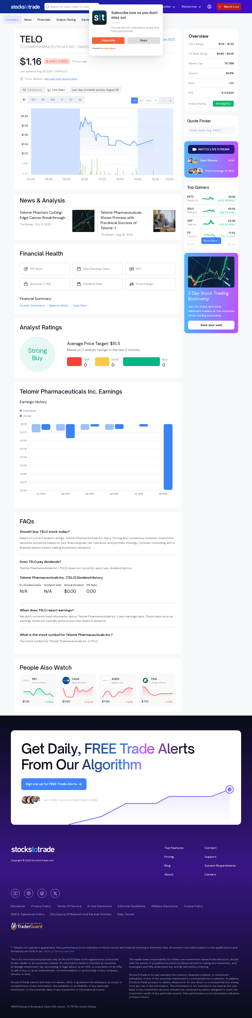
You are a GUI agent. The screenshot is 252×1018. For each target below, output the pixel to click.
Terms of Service (69, 906)
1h (156, 100)
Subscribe (108, 40)
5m (134, 100)
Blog (167, 866)
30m (148, 100)
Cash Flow (80, 305)
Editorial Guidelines (131, 906)
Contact (211, 848)
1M (43, 100)
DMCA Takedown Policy (27, 914)
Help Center (125, 914)
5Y (71, 100)
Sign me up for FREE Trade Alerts (51, 784)
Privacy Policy (41, 906)
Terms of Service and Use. (59, 951)
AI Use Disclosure (99, 906)
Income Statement (32, 305)
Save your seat (211, 325)
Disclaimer (18, 906)
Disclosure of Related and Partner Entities (80, 914)
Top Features (174, 848)
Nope (143, 40)
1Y (62, 100)
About (169, 874)
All (80, 100)
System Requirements (220, 866)
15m (141, 100)
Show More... (211, 240)
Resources (189, 6)
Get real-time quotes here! (60, 78)
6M (53, 100)
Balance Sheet (58, 305)
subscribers (109, 48)
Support (211, 857)
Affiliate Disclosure (164, 906)
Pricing (169, 857)
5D (33, 100)
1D (24, 100)
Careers (210, 874)
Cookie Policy (193, 906)
